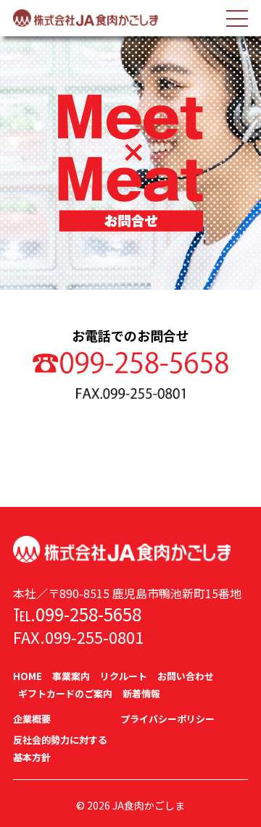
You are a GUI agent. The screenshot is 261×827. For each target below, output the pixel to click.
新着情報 (141, 693)
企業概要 (32, 719)
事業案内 (71, 676)
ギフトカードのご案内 (65, 693)
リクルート (123, 676)
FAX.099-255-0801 (78, 636)
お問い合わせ (185, 676)
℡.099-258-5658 (77, 613)
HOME (27, 676)
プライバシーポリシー (167, 719)
